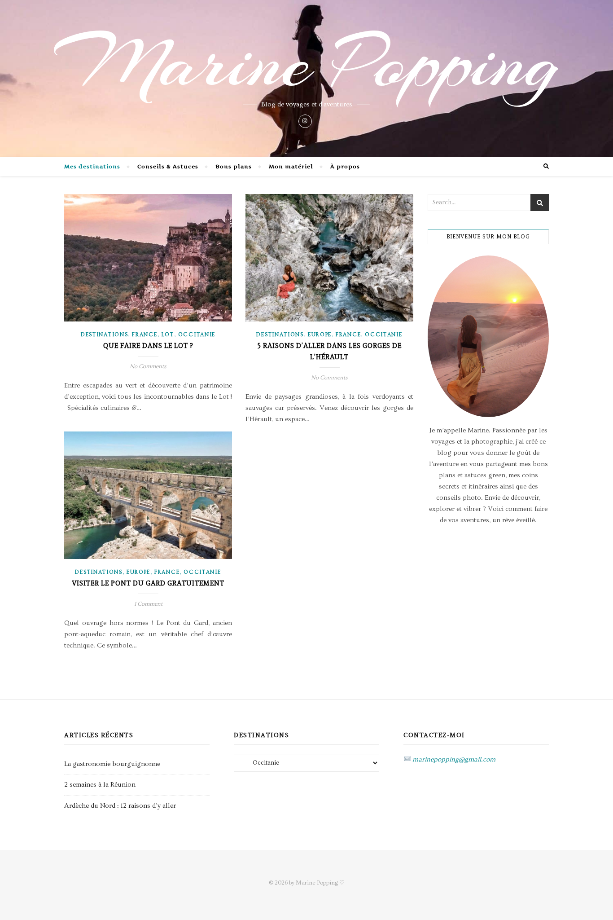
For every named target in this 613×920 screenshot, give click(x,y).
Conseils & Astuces (167, 166)
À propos (345, 166)
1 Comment (148, 604)
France (144, 335)
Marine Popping (307, 63)
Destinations (104, 335)
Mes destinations (92, 166)
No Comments (148, 366)
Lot (168, 335)
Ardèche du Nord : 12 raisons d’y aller (120, 806)
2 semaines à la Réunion (100, 784)
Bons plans (233, 166)
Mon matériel (291, 166)
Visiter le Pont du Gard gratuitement (148, 583)
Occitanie (196, 335)
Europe (320, 335)
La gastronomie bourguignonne (112, 764)
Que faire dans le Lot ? (148, 346)
